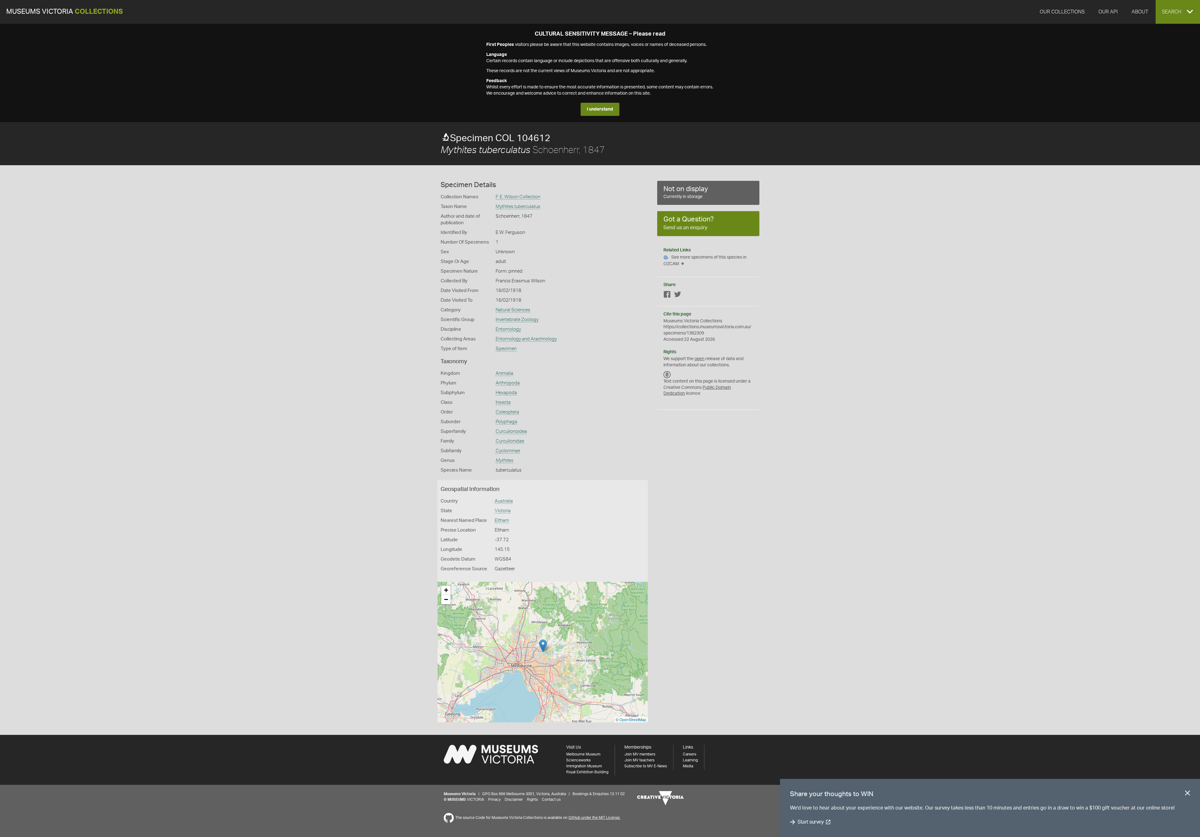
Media (688, 766)
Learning (690, 760)
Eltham (502, 520)
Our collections (1062, 11)
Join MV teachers (639, 760)
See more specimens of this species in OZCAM (705, 260)
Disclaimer (514, 799)
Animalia (504, 373)
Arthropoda (508, 383)
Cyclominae (508, 450)
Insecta (503, 402)
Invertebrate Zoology (517, 319)
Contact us (551, 799)
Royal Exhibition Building (587, 772)
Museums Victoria (64, 11)
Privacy (494, 799)
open (699, 359)
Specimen (506, 348)
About (1140, 11)
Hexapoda (506, 392)
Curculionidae (510, 441)
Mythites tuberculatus (518, 206)
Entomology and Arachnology (526, 339)
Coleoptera (507, 412)
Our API (1108, 11)
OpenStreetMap (632, 719)
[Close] (1187, 794)
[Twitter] (677, 295)
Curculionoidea (511, 431)
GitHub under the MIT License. (594, 818)
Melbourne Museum (583, 754)
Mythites (504, 460)
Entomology (508, 329)
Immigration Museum (584, 766)
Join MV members (639, 754)
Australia (504, 501)
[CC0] (667, 374)
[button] (1178, 12)
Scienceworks (578, 760)
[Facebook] (667, 295)
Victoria (503, 510)
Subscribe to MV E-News (645, 766)
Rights (532, 799)
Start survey (810, 822)
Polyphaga (506, 421)
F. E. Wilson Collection (518, 197)
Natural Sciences (513, 310)
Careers (689, 754)
